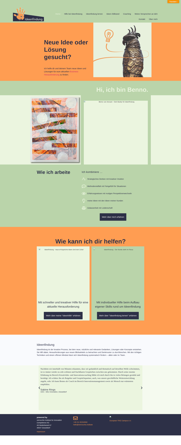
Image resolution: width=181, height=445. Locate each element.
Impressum (41, 432)
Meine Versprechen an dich (146, 14)
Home (57, 14)
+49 (80, 422)
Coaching (127, 14)
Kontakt (142, 19)
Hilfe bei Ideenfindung (73, 14)
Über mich (153, 19)
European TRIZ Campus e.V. (120, 421)
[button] (39, 387)
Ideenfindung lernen (94, 14)
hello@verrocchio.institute (83, 425)
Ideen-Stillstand (112, 14)
